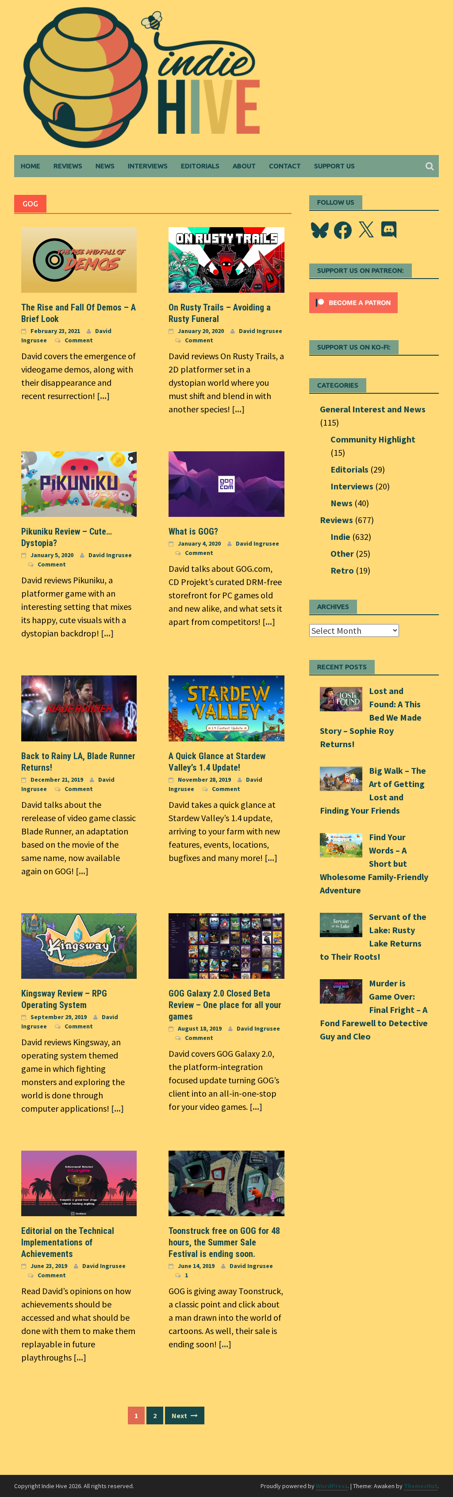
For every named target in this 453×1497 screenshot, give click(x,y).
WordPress (332, 1486)
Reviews (68, 166)
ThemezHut (421, 1486)
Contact (285, 166)
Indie (340, 536)
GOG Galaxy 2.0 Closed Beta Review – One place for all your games (225, 1005)
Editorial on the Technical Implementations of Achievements (67, 1242)
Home (30, 166)
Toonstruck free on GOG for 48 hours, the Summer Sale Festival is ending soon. (224, 1242)
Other (342, 553)
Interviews (148, 166)
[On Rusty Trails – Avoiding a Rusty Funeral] (226, 258)
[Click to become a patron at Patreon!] (353, 301)
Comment (79, 340)
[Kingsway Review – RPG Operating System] (79, 944)
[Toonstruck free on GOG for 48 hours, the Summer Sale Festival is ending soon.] (226, 1182)
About (244, 166)
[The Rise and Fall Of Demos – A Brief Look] (79, 258)
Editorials (200, 166)
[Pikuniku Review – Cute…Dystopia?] (79, 483)
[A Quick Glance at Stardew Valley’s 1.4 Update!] (226, 707)
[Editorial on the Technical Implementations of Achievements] (79, 1182)
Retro (342, 570)
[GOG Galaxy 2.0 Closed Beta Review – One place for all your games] (226, 944)
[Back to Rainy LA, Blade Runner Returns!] (79, 707)
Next (180, 1415)
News (105, 166)
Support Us (334, 166)
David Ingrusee (260, 331)
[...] (103, 395)
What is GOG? (193, 531)
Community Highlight (372, 439)
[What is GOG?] (226, 483)
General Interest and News (373, 409)
